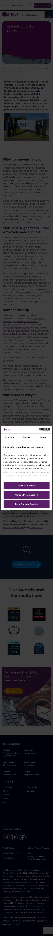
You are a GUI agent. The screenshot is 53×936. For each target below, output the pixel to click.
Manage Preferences (25, 495)
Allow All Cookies (26, 485)
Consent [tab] (9, 437)
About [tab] (43, 437)
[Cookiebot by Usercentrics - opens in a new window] (38, 429)
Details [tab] (26, 437)
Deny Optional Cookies (26, 504)
